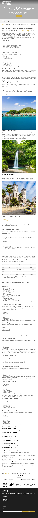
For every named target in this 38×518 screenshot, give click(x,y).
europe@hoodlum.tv (5, 500)
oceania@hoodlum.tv (5, 501)
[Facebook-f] (3, 513)
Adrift (4, 221)
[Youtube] (10, 513)
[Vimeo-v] (9, 513)
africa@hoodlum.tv (5, 499)
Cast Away (4, 219)
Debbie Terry (7, 473)
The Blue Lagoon (5, 220)
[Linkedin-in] (7, 513)
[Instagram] (4, 513)
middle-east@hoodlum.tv (6, 504)
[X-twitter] (6, 513)
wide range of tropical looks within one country (23, 30)
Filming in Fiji (3, 24)
